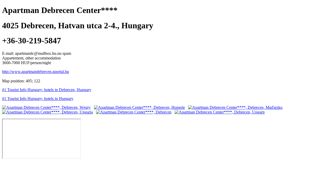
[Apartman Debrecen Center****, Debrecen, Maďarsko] (235, 107)
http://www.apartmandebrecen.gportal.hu (35, 71)
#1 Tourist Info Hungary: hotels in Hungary (37, 98)
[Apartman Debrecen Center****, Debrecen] (133, 112)
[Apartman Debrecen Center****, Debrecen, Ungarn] (220, 112)
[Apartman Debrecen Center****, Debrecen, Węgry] (46, 107)
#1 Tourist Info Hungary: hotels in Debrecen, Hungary (46, 90)
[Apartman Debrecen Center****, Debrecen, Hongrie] (139, 107)
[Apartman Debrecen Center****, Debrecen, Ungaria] (47, 112)
